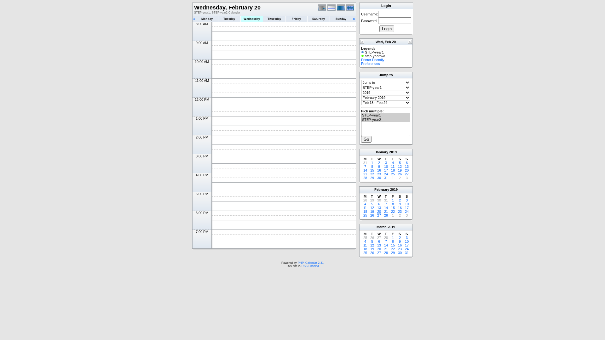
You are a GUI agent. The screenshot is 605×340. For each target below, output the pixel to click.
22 (372, 174)
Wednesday (252, 18)
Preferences (370, 63)
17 (386, 170)
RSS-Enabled (310, 266)
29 (372, 178)
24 (386, 174)
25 (393, 174)
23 (379, 174)
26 (400, 174)
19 (400, 170)
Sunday (341, 18)
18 (393, 170)
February (381, 189)
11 (393, 166)
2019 (393, 152)
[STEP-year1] (385, 115)
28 (365, 178)
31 (386, 178)
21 (365, 174)
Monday (207, 18)
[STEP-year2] (385, 120)
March (382, 227)
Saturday (318, 18)
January (381, 152)
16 (379, 170)
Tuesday (229, 18)
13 (407, 166)
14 (365, 170)
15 (372, 170)
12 (400, 166)
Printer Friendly (372, 60)
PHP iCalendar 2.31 (311, 262)
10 (386, 166)
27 (407, 174)
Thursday (274, 18)
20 (407, 170)
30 (379, 178)
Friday (296, 18)
